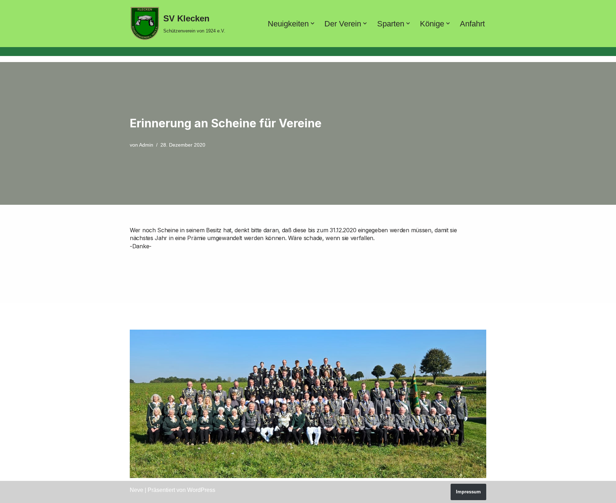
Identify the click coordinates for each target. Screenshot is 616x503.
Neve (136, 490)
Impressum (468, 491)
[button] (312, 23)
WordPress (201, 490)
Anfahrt (472, 23)
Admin (146, 145)
